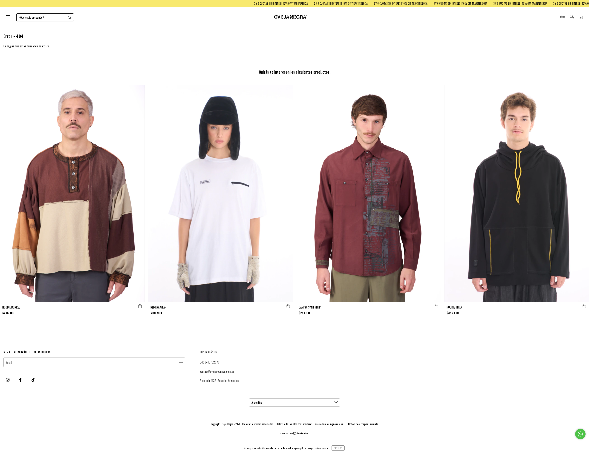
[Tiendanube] (294, 433)
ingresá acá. (336, 424)
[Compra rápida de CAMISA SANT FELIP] (436, 306)
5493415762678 (209, 362)
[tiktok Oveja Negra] (33, 379)
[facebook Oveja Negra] (20, 379)
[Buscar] (69, 17)
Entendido (338, 448)
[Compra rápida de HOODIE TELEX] (584, 306)
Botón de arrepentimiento (363, 424)
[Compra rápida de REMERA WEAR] (288, 306)
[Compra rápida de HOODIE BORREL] (140, 306)
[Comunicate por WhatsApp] (580, 434)
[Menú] (8, 17)
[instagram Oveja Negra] (8, 379)
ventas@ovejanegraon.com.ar (217, 371)
